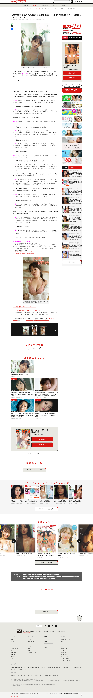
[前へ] (13, 330)
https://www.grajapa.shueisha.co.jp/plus (37, 320)
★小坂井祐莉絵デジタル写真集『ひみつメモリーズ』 (27, 310)
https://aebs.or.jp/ (27, 632)
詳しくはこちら (14, 696)
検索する (68, 1)
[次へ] (55, 330)
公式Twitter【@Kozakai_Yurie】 (22, 251)
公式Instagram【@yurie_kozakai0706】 (24, 253)
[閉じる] (81, 695)
